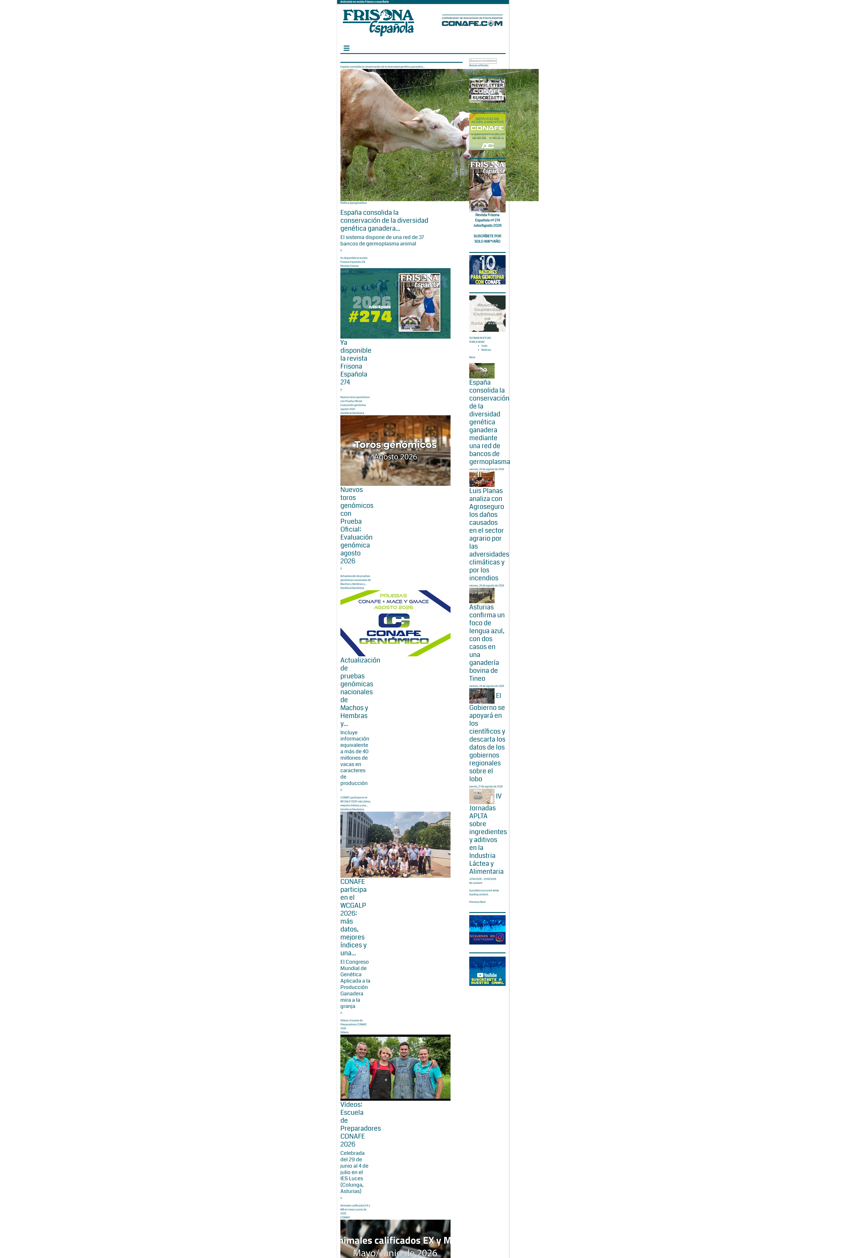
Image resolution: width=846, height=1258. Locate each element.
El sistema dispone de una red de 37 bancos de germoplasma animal (382, 240)
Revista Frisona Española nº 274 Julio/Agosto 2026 (487, 220)
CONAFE (345, 1217)
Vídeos (344, 1032)
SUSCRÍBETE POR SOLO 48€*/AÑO (487, 239)
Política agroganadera (353, 203)
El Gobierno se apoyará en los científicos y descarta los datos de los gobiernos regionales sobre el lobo (487, 737)
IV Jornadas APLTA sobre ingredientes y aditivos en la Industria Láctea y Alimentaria (488, 834)
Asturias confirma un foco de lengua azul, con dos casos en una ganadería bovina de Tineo (487, 643)
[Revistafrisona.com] (378, 22)
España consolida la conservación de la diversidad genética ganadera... (384, 220)
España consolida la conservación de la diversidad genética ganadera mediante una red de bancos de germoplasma (489, 422)
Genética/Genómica (352, 413)
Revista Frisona (349, 266)
